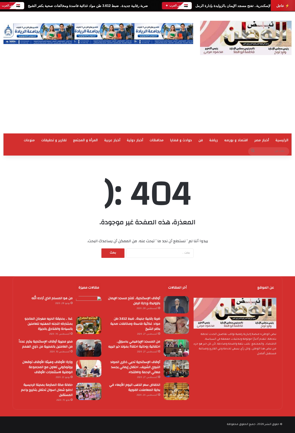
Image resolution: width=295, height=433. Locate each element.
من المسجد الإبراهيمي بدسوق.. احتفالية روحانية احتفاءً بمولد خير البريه (134, 344)
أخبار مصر (261, 140)
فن (200, 140)
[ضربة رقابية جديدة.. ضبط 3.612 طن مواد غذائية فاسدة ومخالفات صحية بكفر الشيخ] (176, 325)
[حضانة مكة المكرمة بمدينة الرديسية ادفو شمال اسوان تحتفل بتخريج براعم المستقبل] (88, 391)
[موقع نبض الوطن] (246, 38)
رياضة (213, 140)
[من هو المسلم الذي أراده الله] (88, 304)
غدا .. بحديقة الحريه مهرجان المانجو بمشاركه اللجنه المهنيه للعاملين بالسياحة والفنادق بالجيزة (49, 324)
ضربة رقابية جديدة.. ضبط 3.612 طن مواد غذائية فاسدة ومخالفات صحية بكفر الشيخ (88, 6)
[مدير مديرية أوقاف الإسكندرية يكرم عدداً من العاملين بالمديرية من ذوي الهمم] (88, 348)
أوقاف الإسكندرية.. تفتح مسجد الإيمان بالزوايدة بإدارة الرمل (238, 6)
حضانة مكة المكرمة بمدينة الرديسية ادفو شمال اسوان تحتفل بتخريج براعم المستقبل (47, 390)
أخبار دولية (135, 140)
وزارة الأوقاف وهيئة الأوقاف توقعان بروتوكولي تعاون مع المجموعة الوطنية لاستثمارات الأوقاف (47, 367)
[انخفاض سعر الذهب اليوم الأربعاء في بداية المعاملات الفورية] (176, 391)
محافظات (157, 140)
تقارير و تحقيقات (54, 140)
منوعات (29, 140)
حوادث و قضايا (181, 140)
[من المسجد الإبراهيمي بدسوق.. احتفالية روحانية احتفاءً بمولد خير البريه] (176, 348)
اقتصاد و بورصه (236, 140)
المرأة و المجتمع (85, 140)
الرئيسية (281, 140)
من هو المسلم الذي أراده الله (52, 298)
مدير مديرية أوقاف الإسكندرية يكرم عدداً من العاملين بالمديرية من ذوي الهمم (46, 344)
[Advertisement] (147, 99)
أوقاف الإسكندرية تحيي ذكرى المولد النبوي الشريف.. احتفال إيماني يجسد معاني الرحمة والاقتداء (135, 367)
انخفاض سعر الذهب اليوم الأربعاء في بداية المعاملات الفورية (134, 387)
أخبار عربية (112, 140)
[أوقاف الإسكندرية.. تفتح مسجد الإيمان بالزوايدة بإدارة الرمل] (176, 304)
